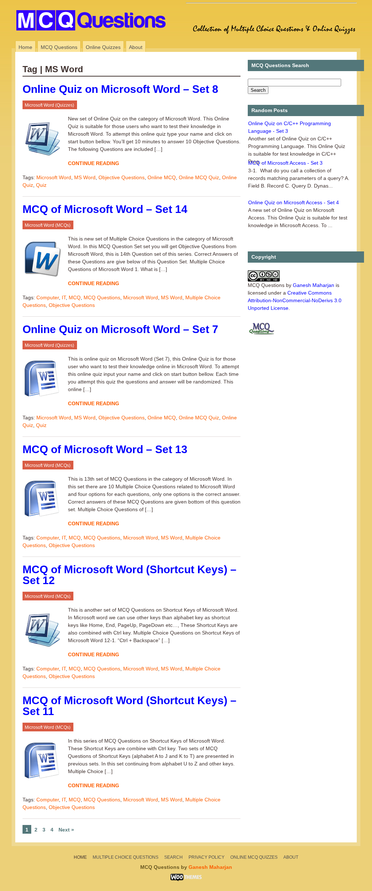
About (135, 47)
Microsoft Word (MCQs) (47, 225)
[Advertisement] (271, 8)
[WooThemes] (186, 879)
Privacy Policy (207, 857)
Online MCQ (161, 177)
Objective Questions (121, 177)
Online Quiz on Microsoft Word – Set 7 (120, 329)
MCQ (75, 297)
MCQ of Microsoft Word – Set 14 (105, 209)
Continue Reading (93, 163)
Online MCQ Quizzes (254, 857)
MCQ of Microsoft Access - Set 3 (285, 163)
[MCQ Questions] (93, 34)
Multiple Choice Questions (125, 857)
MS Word (85, 177)
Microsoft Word (53, 177)
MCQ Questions (59, 47)
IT (64, 297)
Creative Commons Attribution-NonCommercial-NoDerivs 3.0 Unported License (294, 300)
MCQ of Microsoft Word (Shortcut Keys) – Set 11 (129, 705)
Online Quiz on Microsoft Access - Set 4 (293, 202)
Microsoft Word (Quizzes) (49, 105)
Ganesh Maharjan (313, 285)
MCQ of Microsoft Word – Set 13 (105, 449)
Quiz (41, 185)
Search (173, 857)
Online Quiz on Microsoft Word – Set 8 (120, 89)
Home (25, 47)
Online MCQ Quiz (199, 177)
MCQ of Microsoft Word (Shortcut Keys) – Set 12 (129, 574)
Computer (47, 297)
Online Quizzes (103, 47)
